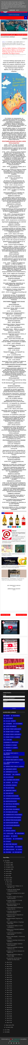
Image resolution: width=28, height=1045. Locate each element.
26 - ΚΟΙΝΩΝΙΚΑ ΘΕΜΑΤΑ (10, 785)
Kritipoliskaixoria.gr (15, 1041)
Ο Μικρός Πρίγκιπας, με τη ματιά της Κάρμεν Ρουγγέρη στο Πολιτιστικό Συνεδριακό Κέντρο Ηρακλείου (13, 567)
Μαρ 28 (8, 964)
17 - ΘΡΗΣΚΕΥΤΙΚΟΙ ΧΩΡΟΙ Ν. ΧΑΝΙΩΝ (13, 759)
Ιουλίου (7, 871)
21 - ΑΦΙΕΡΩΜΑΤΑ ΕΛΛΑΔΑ (10, 772)
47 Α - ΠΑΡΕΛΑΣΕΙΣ (8, 833)
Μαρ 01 (8, 1022)
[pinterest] (16, 1043)
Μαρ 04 (8, 1016)
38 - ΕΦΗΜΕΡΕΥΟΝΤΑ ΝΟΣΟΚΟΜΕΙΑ (13, 814)
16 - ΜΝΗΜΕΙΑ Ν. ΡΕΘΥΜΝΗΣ (11, 757)
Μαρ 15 (8, 992)
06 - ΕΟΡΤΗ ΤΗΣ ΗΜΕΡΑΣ (10, 726)
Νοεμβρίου (8, 862)
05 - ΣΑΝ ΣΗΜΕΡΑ (17, 723)
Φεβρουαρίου (9, 1025)
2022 (5, 860)
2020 (5, 1032)
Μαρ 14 (8, 994)
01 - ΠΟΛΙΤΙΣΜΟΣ (9, 41)
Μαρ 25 (8, 970)
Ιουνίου (7, 873)
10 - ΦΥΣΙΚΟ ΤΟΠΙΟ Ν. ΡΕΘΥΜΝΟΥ (12, 734)
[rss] (19, 1043)
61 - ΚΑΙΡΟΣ (19, 849)
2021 (5, 1029)
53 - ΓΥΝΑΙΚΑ (7, 841)
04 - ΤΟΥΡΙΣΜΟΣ (8, 723)
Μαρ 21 (8, 979)
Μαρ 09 (8, 1005)
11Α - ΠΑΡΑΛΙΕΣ (8, 739)
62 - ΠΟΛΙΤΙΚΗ (7, 852)
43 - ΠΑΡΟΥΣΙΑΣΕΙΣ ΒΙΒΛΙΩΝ (11, 822)
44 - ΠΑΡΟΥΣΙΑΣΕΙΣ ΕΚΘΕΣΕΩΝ (11, 825)
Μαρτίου (8, 880)
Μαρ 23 (8, 975)
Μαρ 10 (8, 1003)
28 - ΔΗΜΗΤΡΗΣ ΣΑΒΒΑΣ (10, 790)
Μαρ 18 (8, 986)
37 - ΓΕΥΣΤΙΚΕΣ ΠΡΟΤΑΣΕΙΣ (10, 812)
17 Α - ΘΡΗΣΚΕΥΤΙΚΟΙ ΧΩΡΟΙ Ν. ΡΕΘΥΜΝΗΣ (11, 763)
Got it (17, 10)
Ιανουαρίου (8, 1027)
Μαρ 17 (8, 988)
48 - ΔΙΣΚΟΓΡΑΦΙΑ (19, 833)
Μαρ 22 (8, 977)
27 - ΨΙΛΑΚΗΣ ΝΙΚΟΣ (9, 788)
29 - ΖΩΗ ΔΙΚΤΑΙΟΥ (8, 793)
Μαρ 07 (8, 1009)
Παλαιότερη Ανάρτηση (21, 614)
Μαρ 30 (8, 884)
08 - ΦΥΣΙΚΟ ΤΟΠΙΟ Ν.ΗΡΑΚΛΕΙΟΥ (12, 729)
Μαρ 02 (8, 1020)
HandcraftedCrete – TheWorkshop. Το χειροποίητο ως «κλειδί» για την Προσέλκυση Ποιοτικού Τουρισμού (13, 579)
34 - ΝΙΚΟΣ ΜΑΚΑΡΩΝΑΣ (10, 806)
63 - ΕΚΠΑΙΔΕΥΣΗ (17, 852)
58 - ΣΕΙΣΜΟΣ (18, 847)
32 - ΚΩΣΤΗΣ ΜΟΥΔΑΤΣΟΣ (10, 801)
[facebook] (9, 1043)
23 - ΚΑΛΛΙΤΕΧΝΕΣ (8, 777)
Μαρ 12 (8, 998)
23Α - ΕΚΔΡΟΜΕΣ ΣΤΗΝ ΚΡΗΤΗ (11, 780)
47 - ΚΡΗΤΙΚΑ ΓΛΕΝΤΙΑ (9, 830)
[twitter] (11, 1043)
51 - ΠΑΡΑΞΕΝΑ (7, 838)
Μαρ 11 (8, 1001)
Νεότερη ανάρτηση (5, 614)
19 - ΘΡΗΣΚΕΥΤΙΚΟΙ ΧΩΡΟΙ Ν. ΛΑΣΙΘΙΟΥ (14, 766)
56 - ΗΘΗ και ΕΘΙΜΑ (9, 847)
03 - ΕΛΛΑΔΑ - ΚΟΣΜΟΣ (9, 721)
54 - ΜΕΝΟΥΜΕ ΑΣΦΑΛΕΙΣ (10, 844)
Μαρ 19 (8, 983)
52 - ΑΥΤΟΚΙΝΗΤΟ (17, 838)
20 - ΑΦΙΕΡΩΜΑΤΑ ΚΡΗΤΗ (10, 769)
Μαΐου (7, 875)
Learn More (12, 10)
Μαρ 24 (8, 973)
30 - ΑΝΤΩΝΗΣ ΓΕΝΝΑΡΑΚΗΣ (11, 796)
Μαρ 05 (8, 1013)
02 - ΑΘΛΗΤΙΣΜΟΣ (8, 718)
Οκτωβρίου (8, 864)
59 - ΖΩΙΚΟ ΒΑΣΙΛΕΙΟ (9, 849)
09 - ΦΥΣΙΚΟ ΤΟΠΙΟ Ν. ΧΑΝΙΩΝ (11, 731)
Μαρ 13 (8, 996)
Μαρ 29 (8, 962)
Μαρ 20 (8, 981)
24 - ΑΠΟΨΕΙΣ (7, 782)
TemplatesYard (16, 1039)
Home (3, 41)
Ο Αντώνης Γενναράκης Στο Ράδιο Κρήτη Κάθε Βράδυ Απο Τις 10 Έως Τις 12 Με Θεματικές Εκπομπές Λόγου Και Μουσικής (14, 671)
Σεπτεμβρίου (8, 867)
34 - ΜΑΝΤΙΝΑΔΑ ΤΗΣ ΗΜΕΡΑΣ (11, 804)
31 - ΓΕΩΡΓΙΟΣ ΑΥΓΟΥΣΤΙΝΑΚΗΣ (12, 798)
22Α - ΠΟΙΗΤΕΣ (16, 774)
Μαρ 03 (8, 1018)
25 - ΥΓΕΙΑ (14, 782)
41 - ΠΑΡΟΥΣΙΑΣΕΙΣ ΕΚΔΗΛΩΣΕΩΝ (12, 817)
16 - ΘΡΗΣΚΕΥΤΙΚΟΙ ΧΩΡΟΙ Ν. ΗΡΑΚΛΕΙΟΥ (11, 754)
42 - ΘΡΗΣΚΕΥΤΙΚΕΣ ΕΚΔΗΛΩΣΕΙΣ (12, 820)
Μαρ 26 (8, 968)
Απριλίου (8, 877)
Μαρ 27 (8, 966)
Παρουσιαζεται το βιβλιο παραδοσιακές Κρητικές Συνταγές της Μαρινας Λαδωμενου (13, 554)
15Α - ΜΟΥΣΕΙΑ (7, 750)
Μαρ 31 (8, 881)
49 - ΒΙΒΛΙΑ (7, 836)
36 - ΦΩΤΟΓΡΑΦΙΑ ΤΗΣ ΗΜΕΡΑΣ (11, 809)
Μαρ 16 (8, 990)
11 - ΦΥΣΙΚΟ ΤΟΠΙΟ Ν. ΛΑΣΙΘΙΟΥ (12, 737)
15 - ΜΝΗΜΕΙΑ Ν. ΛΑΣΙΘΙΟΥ (11, 747)
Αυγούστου (8, 869)
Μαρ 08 (8, 1007)
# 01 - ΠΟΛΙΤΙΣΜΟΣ (8, 513)
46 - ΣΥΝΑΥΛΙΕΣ (8, 828)
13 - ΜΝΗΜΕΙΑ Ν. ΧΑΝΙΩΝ (10, 745)
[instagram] (14, 1043)
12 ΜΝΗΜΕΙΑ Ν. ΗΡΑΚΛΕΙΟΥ (11, 742)
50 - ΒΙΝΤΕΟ (14, 836)
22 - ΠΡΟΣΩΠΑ (7, 774)
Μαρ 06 (8, 1011)
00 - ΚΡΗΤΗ (6, 715)
